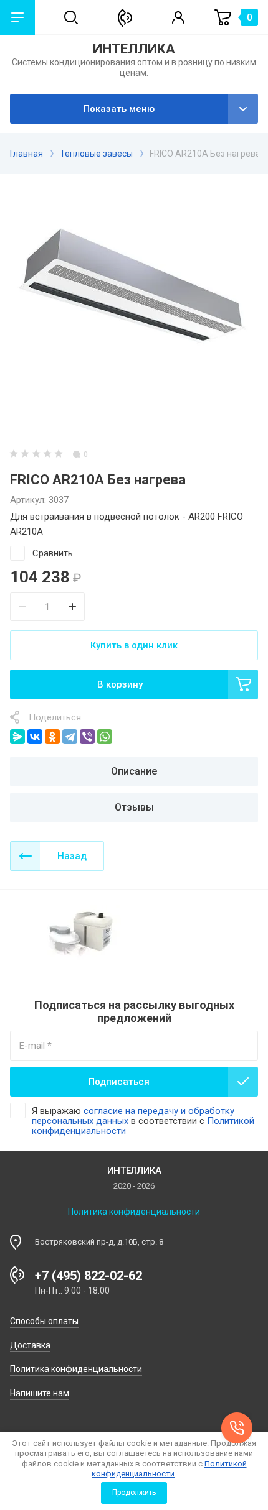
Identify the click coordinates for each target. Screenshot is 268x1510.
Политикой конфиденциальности (169, 1468)
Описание (134, 771)
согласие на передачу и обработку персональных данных (133, 1115)
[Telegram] (69, 736)
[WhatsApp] (104, 736)
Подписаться (119, 1081)
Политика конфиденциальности (134, 1212)
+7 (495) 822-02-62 (88, 1275)
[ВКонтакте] (34, 736)
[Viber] (87, 736)
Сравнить (52, 553)
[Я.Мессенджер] (17, 736)
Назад (72, 856)
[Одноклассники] (52, 736)
